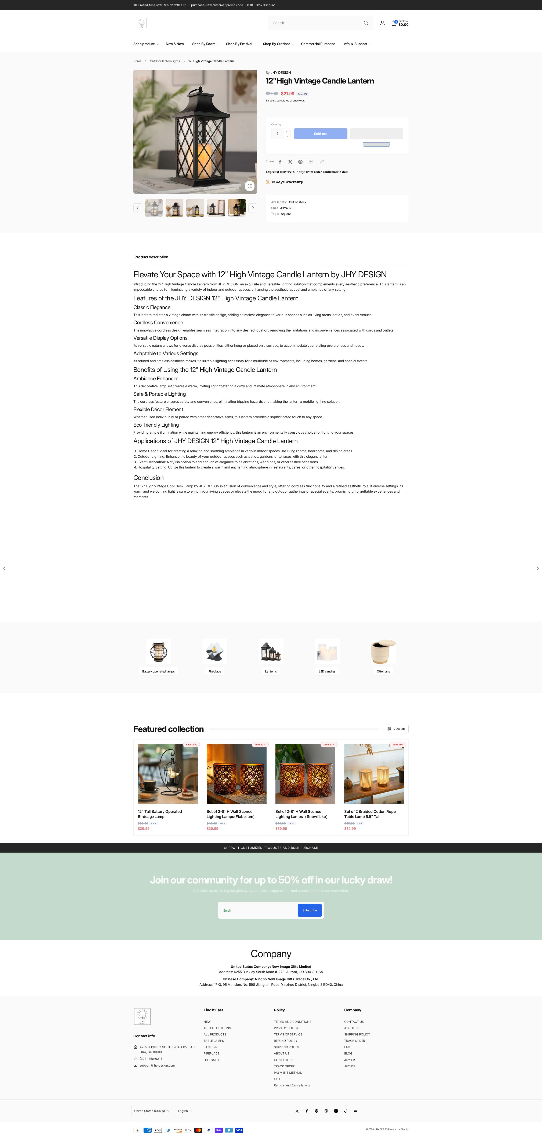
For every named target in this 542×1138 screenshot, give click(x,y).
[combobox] (320, 23)
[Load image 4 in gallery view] (216, 208)
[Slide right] (252, 207)
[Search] (366, 23)
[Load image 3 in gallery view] (195, 208)
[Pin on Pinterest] (300, 162)
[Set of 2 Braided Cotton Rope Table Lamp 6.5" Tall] (374, 796)
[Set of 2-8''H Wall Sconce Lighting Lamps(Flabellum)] (237, 796)
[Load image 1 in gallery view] (154, 208)
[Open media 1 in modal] (195, 132)
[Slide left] (137, 207)
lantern (392, 284)
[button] (376, 133)
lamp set (165, 386)
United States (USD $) (149, 1111)
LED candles (327, 671)
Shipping (271, 100)
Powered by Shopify (398, 1129)
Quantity (276, 124)
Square (286, 214)
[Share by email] (311, 161)
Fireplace (215, 671)
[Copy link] (322, 162)
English (183, 1111)
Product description (151, 257)
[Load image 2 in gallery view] (174, 208)
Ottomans (383, 671)
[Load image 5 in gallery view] (237, 208)
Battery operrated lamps (158, 671)
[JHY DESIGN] (142, 1024)
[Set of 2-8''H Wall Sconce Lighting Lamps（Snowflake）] (305, 796)
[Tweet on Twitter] (290, 162)
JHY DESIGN (278, 72)
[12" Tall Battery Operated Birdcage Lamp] (168, 796)
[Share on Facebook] (280, 162)
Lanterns (271, 671)
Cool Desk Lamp (180, 486)
